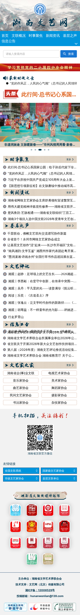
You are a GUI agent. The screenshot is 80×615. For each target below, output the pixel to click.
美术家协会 (59, 380)
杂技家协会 (59, 402)
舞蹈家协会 (59, 387)
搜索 (71, 53)
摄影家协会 (59, 395)
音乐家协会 (21, 380)
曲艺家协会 (21, 387)
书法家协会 (21, 402)
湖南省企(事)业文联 (20, 373)
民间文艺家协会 (21, 395)
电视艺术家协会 (59, 373)
